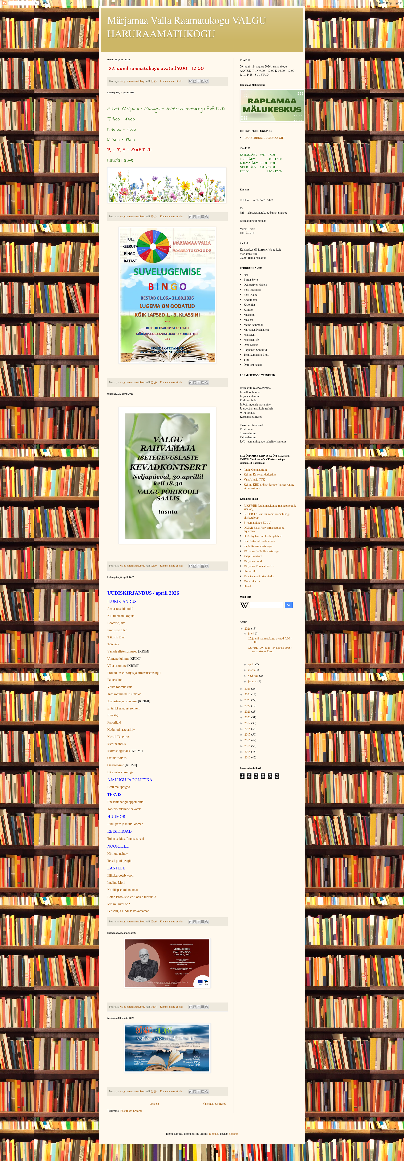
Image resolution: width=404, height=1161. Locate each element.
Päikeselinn (114, 680)
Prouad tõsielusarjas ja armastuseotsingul (134, 673)
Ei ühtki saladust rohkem (123, 708)
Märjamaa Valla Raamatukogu (261, 551)
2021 (248, 711)
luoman (213, 1134)
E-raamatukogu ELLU (257, 522)
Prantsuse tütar (117, 630)
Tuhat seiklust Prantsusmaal (125, 838)
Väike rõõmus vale (119, 687)
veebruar (253, 676)
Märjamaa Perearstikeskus (259, 566)
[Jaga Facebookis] (203, 81)
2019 (248, 723)
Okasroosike (115, 765)
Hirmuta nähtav (117, 853)
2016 (248, 740)
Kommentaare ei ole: (171, 81)
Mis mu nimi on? (118, 904)
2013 (248, 757)
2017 (248, 734)
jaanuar (253, 681)
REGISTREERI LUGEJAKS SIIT (264, 138)
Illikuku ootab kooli (120, 875)
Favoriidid (114, 722)
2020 (248, 717)
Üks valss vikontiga (120, 772)
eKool (247, 586)
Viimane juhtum (118, 658)
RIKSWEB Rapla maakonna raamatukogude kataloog (270, 507)
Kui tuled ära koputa (120, 616)
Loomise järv (116, 623)
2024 (248, 694)
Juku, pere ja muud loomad (125, 824)
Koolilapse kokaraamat (122, 890)
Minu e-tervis (252, 581)
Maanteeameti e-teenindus (259, 576)
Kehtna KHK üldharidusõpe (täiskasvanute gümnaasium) (269, 486)
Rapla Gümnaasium (255, 470)
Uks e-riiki (250, 571)
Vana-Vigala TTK (254, 479)
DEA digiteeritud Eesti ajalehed (263, 536)
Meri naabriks (116, 744)
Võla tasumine (116, 665)
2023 (248, 700)
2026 (248, 628)
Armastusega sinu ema (122, 701)
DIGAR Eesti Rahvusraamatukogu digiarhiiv (264, 529)
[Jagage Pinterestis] (207, 81)
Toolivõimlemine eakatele (124, 809)
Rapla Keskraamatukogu (258, 546)
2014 (248, 752)
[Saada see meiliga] (191, 81)
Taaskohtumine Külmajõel (124, 694)
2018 (248, 729)
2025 (248, 689)
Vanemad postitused (214, 1104)
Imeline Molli (116, 882)
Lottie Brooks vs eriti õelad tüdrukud (131, 897)
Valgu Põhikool (253, 556)
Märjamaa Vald (253, 561)
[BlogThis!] (195, 81)
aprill (251, 664)
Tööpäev (113, 644)
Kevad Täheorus (118, 736)
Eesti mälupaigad (118, 787)
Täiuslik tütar (116, 637)
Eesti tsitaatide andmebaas (259, 541)
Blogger (233, 1134)
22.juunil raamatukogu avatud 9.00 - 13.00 (269, 640)
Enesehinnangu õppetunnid (125, 802)
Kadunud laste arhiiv (121, 729)
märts (251, 670)
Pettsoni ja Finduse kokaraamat (128, 911)
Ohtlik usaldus (116, 758)
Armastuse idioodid (120, 608)
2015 (248, 746)
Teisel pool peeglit (119, 860)
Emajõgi (112, 715)
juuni (251, 633)
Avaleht (154, 1104)
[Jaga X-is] (199, 81)
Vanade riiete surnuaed (122, 651)
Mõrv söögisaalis (118, 751)
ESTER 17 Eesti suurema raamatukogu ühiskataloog (267, 515)
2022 (248, 706)
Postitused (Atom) (131, 1111)
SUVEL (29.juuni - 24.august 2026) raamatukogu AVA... (269, 649)
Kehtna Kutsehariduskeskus (260, 474)
